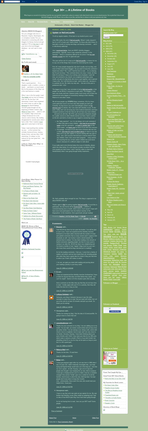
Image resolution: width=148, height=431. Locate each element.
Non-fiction (122, 267)
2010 (107, 46)
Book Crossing (109, 400)
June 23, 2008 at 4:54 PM (64, 346)
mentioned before (61, 50)
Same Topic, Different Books (32, 213)
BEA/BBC (117, 232)
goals (125, 245)
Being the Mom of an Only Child (115, 378)
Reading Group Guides (112, 388)
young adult (116, 279)
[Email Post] (95, 216)
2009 (107, 49)
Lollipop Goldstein (62, 294)
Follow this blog (115, 311)
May (108, 210)
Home (23, 21)
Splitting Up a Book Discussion (33, 216)
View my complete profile (31, 77)
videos (124, 277)
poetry (105, 271)
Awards (124, 229)
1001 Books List (109, 227)
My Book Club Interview (30, 201)
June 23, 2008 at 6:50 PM (64, 356)
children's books (114, 239)
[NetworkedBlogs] (115, 308)
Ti (57, 272)
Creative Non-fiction (116, 241)
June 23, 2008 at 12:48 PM (64, 291)
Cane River (110, 154)
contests (123, 239)
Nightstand (113, 267)
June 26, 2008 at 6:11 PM (64, 407)
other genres (119, 269)
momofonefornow (62, 323)
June (109, 69)
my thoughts (93, 218)
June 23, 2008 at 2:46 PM (64, 319)
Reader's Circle (110, 403)
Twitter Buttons (26, 58)
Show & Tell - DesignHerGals (116, 79)
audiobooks (108, 230)
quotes (117, 271)
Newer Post (52, 418)
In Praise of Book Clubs (30, 191)
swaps (118, 277)
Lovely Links (108, 256)
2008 (107, 51)
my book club (113, 262)
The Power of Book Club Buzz (32, 219)
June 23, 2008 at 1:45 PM (64, 307)
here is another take (83, 125)
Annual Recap (122, 227)
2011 (107, 43)
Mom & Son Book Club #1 (115, 151)
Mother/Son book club (119, 260)
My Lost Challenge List (114, 112)
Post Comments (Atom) (65, 422)
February (110, 217)
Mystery (124, 264)
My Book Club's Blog (111, 385)
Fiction (124, 243)
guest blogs (118, 247)
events (105, 243)
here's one (72, 127)
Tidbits (109, 103)
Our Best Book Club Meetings (32, 208)
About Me (31, 21)
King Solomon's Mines (114, 93)
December (110, 53)
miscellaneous (109, 258)
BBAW (111, 232)
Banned (105, 232)
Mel (64, 205)
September (111, 61)
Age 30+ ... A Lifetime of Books (74, 10)
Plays (125, 269)
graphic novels (108, 247)
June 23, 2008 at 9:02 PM (64, 387)
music (105, 262)
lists (125, 254)
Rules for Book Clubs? (30, 211)
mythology (106, 267)
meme (117, 256)
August (109, 64)
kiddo (120, 254)
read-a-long (116, 273)
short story (122, 275)
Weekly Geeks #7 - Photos (115, 170)
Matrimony (110, 74)
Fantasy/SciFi (115, 243)
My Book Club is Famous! (115, 149)
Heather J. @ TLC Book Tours (33, 74)
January (110, 220)
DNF (125, 241)
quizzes (111, 271)
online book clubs (108, 269)
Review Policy (55, 21)
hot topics (120, 252)
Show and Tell (109, 277)
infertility (86, 218)
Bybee (58, 360)
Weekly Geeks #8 (112, 142)
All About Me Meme (113, 181)
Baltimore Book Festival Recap (33, 183)
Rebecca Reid (60, 349)
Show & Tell (110, 139)
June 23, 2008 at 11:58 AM (64, 268)
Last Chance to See (113, 197)
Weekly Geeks (108, 279)
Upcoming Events (68, 21)
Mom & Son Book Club (30, 198)
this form (36, 44)
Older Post (95, 418)
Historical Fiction (109, 252)
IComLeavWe (78, 207)
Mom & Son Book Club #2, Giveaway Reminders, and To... (116, 121)
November (110, 56)
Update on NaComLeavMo (115, 105)
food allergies (107, 245)
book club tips (113, 234)
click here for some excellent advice (73, 131)
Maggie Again (111, 76)
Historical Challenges (119, 249)
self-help (114, 275)
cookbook (106, 241)
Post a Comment (56, 411)
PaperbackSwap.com (111, 395)
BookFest (115, 237)
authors (117, 229)
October (110, 59)
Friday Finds (117, 245)
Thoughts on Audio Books (113, 398)
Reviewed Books (42, 21)
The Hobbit (25, 97)
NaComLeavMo (75, 40)
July (108, 66)
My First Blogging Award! (114, 100)
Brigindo (59, 227)
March (109, 215)
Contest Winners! (112, 90)
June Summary (111, 71)
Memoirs (124, 256)
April (109, 212)
